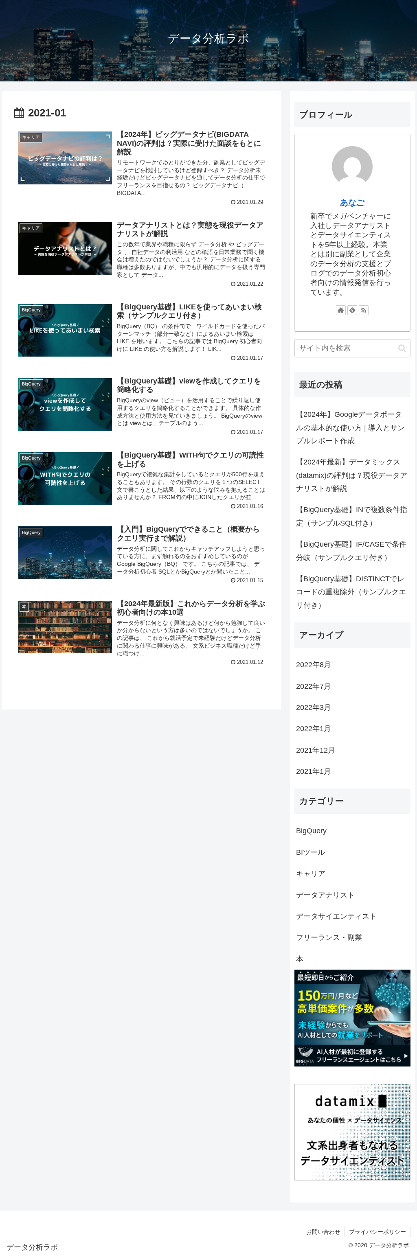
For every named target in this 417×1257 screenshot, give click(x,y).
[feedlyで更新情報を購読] (352, 310)
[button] (402, 348)
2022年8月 (313, 665)
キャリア (310, 873)
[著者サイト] (341, 310)
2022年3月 (313, 707)
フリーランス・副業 (329, 937)
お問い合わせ (323, 1232)
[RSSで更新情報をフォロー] (364, 310)
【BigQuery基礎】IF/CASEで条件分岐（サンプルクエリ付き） (351, 550)
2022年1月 (313, 729)
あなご (352, 202)
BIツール (310, 852)
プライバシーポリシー (377, 1232)
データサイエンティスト (336, 916)
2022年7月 (313, 686)
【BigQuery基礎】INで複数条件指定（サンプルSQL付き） (351, 516)
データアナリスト (325, 895)
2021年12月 (315, 750)
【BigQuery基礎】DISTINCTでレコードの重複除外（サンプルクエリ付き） (351, 592)
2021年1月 (313, 771)
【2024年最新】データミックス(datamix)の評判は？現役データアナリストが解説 (351, 475)
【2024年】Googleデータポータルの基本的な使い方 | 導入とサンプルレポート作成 (350, 427)
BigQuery (311, 831)
